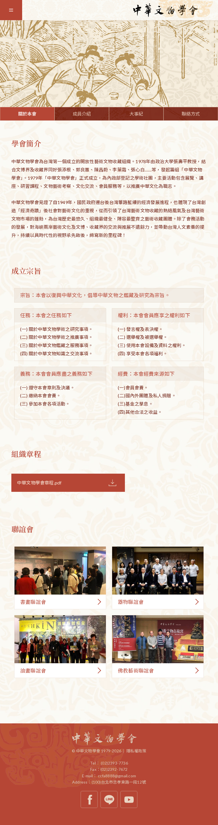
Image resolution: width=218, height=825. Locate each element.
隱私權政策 (136, 750)
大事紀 (136, 113)
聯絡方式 (191, 113)
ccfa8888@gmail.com (117, 775)
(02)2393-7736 (114, 763)
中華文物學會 (175, 10)
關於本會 (27, 113)
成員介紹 (82, 113)
